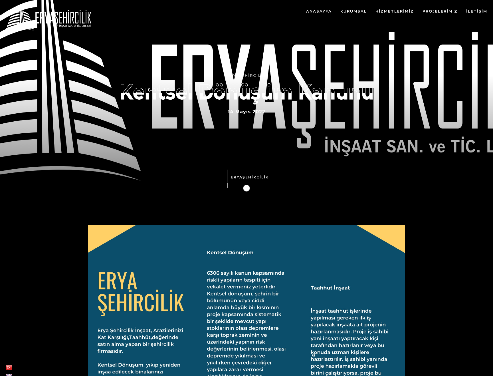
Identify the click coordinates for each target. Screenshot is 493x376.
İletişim (476, 11)
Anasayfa (319, 11)
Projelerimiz (440, 11)
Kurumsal (353, 11)
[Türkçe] (9, 368)
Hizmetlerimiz (394, 11)
